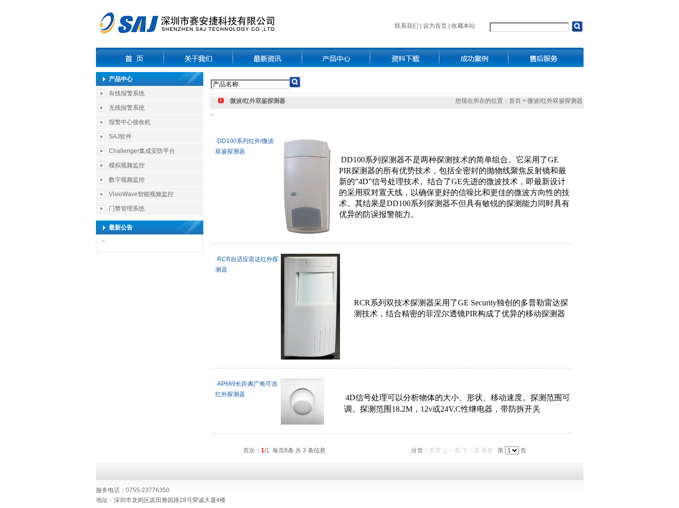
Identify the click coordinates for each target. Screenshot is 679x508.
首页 (515, 100)
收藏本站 (463, 25)
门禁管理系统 (127, 208)
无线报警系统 (127, 107)
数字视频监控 (127, 179)
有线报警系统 (127, 93)
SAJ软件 (120, 136)
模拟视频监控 (127, 165)
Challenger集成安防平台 (142, 150)
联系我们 (407, 25)
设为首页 (435, 25)
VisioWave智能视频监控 (141, 194)
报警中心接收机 (130, 122)
